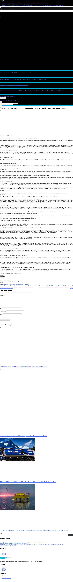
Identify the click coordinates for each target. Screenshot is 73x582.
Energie (6, 284)
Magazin (4, 553)
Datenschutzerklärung (6, 578)
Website (1, 314)
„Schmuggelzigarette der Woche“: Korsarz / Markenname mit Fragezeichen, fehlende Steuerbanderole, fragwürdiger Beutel (25, 2)
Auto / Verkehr (6, 100)
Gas (8, 284)
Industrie (11, 284)
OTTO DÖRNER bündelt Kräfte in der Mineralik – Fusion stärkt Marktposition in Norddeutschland (28, 482)
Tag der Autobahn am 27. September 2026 (8, 96)
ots (2, 282)
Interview (15, 284)
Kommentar (2, 295)
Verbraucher (27, 284)
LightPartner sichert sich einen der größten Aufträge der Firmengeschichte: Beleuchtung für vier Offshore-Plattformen (34, 530)
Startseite (2, 100)
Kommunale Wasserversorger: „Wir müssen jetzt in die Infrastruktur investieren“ (23, 436)
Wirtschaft (1, 70)
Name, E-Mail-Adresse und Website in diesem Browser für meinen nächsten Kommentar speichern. (19, 317)
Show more (3, 97)
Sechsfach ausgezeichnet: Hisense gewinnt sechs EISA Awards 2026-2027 (16, 4)
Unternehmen (21, 284)
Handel (1, 77)
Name (1, 308)
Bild (4, 284)
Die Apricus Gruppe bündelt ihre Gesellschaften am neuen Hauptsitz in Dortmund (17, 1)
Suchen (1, 533)
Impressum (4, 576)
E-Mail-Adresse (3, 311)
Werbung (4, 575)
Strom (18, 284)
